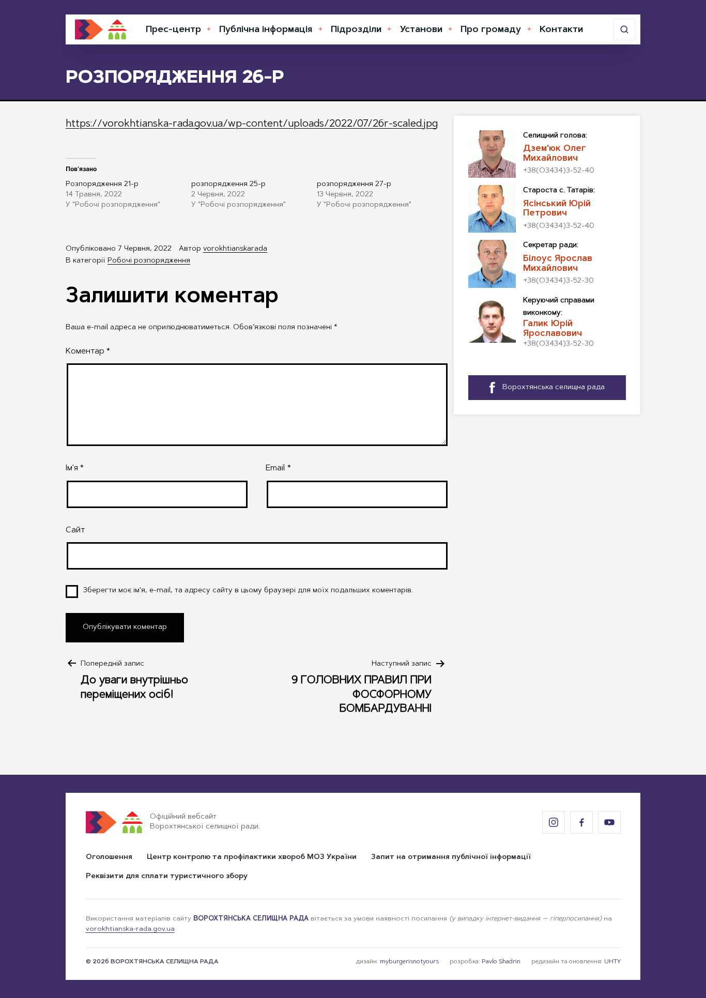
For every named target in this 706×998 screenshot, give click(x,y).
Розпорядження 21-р (102, 184)
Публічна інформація (265, 30)
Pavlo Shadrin (501, 962)
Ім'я (75, 468)
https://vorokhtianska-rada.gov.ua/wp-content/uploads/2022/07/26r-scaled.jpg (252, 124)
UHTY (612, 962)
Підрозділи (356, 30)
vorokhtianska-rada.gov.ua (130, 929)
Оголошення (109, 857)
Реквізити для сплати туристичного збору (167, 876)
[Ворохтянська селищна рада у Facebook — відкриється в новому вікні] (581, 822)
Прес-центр (173, 30)
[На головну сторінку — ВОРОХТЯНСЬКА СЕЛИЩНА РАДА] (101, 29)
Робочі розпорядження (149, 261)
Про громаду (491, 30)
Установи (421, 30)
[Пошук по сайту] (624, 29)
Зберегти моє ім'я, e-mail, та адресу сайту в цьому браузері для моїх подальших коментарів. (248, 590)
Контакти (561, 30)
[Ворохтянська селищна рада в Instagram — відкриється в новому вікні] (553, 822)
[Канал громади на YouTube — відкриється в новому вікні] (609, 822)
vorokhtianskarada (235, 249)
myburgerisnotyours (409, 962)
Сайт (75, 530)
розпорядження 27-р (354, 184)
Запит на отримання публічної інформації (451, 857)
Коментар (88, 351)
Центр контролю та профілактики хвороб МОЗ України (252, 857)
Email (278, 468)
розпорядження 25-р (228, 184)
